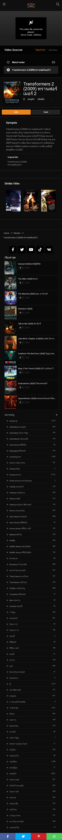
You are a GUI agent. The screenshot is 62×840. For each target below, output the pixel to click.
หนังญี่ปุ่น (13, 768)
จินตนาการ (14, 630)
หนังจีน (12, 750)
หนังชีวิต (13, 762)
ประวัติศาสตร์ (15, 690)
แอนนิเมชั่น (14, 827)
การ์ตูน (12, 612)
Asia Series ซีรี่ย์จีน (17, 445)
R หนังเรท (13, 558)
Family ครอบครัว (16, 487)
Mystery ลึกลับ (15, 534)
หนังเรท (12, 798)
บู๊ (24, 99)
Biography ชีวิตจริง (17, 451)
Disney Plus (14, 469)
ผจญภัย (31, 99)
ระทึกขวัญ (13, 708)
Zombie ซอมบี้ (15, 606)
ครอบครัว (13, 618)
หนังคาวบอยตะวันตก (18, 744)
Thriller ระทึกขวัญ (17, 588)
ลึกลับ (11, 714)
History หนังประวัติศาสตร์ (20, 505)
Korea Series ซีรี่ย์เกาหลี (20, 528)
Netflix (12, 540)
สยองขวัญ (13, 726)
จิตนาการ (13, 624)
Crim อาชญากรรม (17, 463)
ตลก (11, 666)
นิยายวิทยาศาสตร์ (17, 672)
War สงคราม (14, 600)
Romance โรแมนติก (18, 564)
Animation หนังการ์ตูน (18, 433)
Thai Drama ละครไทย (18, 576)
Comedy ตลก (15, 457)
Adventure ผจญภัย (17, 427)
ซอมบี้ (12, 636)
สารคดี (12, 732)
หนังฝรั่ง (40, 99)
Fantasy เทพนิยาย (17, 493)
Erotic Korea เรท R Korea (20, 481)
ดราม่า (12, 660)
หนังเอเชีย (13, 803)
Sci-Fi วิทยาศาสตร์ (17, 570)
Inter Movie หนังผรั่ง (18, 517)
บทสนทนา (13, 678)
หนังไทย (13, 809)
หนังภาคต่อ (14, 780)
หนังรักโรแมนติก (16, 786)
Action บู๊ (13, 421)
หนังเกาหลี (14, 792)
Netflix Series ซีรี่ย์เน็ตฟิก (20, 552)
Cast (46, 112)
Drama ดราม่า (15, 475)
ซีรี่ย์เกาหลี (14, 648)
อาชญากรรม (14, 815)
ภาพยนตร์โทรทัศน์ (17, 702)
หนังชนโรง (14, 756)
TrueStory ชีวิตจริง (17, 594)
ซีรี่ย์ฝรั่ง (12, 642)
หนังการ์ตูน (14, 738)
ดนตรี (11, 654)
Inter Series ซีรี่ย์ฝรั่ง (18, 522)
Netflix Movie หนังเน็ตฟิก (20, 546)
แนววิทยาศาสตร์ (16, 821)
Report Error (41, 50)
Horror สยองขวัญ (17, 511)
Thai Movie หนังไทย (18, 582)
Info (16, 112)
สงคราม (12, 720)
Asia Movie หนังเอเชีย (18, 439)
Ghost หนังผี (14, 499)
